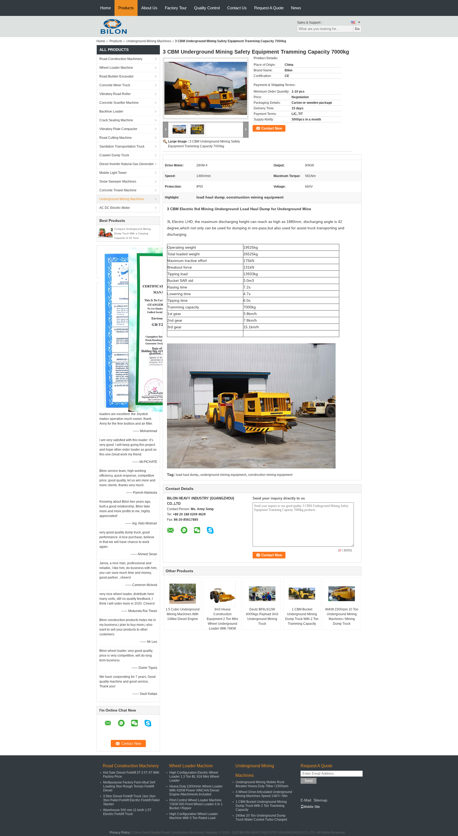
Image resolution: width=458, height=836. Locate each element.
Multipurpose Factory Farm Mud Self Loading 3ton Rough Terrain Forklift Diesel (129, 786)
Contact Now (271, 128)
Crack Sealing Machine (116, 120)
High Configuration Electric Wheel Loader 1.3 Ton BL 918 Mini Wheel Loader (194, 776)
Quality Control (207, 8)
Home (105, 8)
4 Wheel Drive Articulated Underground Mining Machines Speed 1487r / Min (264, 794)
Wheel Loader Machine (116, 68)
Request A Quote (269, 8)
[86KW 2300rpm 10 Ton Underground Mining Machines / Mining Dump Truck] (341, 593)
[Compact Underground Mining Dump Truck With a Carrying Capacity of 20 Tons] (105, 233)
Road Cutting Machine (115, 138)
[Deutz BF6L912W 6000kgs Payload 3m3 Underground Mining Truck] (262, 593)
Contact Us (237, 8)
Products (126, 8)
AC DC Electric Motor (114, 208)
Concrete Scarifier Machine (119, 103)
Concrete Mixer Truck (114, 85)
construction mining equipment (270, 475)
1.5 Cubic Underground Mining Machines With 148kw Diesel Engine (183, 614)
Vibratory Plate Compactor (118, 129)
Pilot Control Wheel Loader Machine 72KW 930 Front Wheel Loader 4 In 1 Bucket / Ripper (196, 804)
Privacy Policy (120, 832)
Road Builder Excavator (116, 76)
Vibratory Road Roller (115, 94)
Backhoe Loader (111, 111)
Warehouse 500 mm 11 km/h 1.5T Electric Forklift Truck (127, 812)
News (296, 8)
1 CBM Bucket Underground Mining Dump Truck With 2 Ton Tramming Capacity (302, 616)
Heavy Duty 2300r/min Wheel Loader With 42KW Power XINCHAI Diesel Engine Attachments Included (196, 790)
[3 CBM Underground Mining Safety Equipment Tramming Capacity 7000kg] (205, 88)
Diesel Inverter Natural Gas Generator (126, 164)
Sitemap (320, 800)
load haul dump (187, 475)
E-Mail (306, 800)
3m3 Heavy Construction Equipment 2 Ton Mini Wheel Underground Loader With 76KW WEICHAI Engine (222, 621)
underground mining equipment (223, 475)
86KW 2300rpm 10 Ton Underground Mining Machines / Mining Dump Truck (341, 616)
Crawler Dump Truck (114, 155)
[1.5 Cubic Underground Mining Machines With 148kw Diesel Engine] (182, 593)
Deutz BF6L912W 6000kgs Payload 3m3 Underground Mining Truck (262, 616)
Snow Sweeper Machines (117, 181)
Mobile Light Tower (113, 173)
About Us (149, 8)
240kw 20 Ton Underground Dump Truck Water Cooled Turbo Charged (261, 817)
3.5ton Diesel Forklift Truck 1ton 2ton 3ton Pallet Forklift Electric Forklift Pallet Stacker (131, 800)
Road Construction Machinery (120, 59)
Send (308, 781)
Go (357, 29)
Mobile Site (312, 807)
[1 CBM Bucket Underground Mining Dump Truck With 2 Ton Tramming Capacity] (301, 593)
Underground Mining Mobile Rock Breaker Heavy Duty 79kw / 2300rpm (262, 784)
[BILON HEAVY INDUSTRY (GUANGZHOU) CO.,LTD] (112, 26)
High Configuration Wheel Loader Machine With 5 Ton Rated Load (193, 816)
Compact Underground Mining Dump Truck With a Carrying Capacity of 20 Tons (132, 233)
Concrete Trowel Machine (117, 190)
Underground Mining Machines (148, 41)
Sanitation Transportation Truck (121, 146)
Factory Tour (176, 8)
